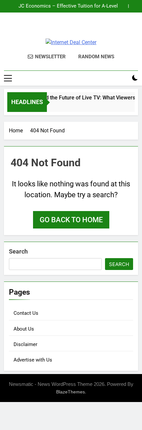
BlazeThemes (70, 391)
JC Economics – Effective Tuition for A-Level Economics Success (68, 6)
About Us (24, 329)
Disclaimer (25, 344)
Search (18, 251)
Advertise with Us (33, 360)
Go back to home (71, 220)
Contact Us (26, 313)
